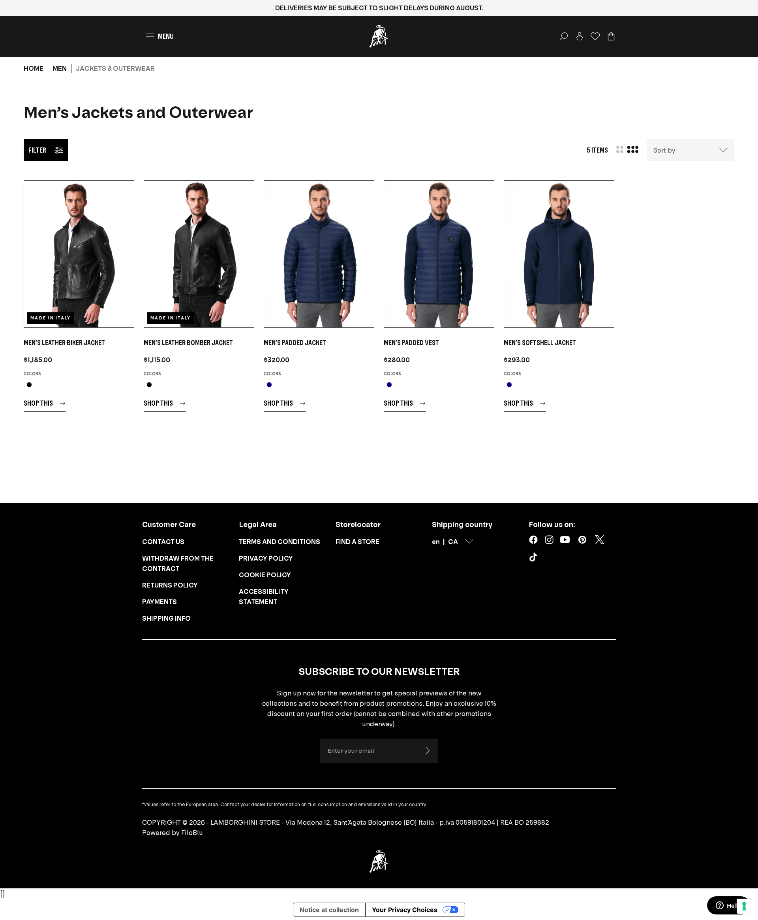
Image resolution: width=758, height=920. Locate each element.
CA (453, 541)
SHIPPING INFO (166, 618)
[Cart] (611, 36)
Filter (37, 150)
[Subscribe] (427, 751)
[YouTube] (565, 539)
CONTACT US (163, 541)
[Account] (579, 36)
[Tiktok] (535, 558)
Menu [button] (166, 36)
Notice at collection (329, 910)
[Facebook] (533, 539)
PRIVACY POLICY (266, 558)
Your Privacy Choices (404, 910)
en (436, 541)
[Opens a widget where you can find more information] (728, 906)
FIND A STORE (357, 541)
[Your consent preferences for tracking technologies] (744, 906)
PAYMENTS (159, 601)
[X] (599, 539)
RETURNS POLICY (170, 585)
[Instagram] (549, 539)
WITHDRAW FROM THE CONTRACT (178, 563)
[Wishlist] (595, 36)
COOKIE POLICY (265, 574)
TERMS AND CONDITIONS (279, 541)
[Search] (563, 36)
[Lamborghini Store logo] (379, 36)
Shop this (38, 403)
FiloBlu (192, 832)
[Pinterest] (582, 539)
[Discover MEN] (79, 254)
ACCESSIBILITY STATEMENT (264, 596)
